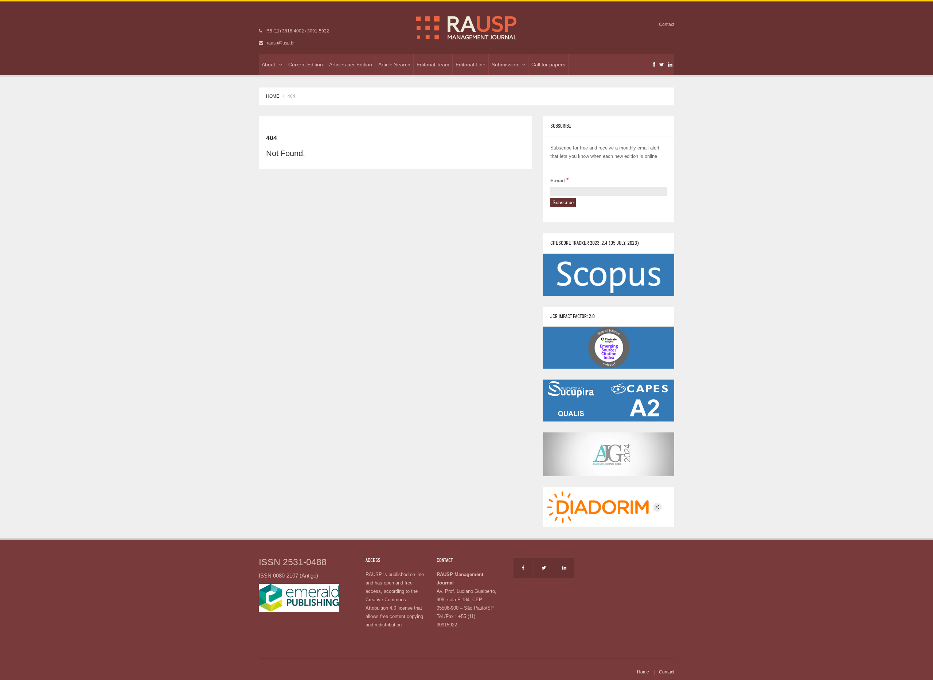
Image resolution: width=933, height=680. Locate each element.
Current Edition (305, 64)
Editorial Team (433, 64)
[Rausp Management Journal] (466, 27)
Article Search (394, 64)
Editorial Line (470, 64)
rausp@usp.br (281, 43)
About (268, 64)
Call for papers (548, 64)
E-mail (559, 180)
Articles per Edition (350, 64)
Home (272, 96)
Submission (505, 64)
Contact (666, 24)
